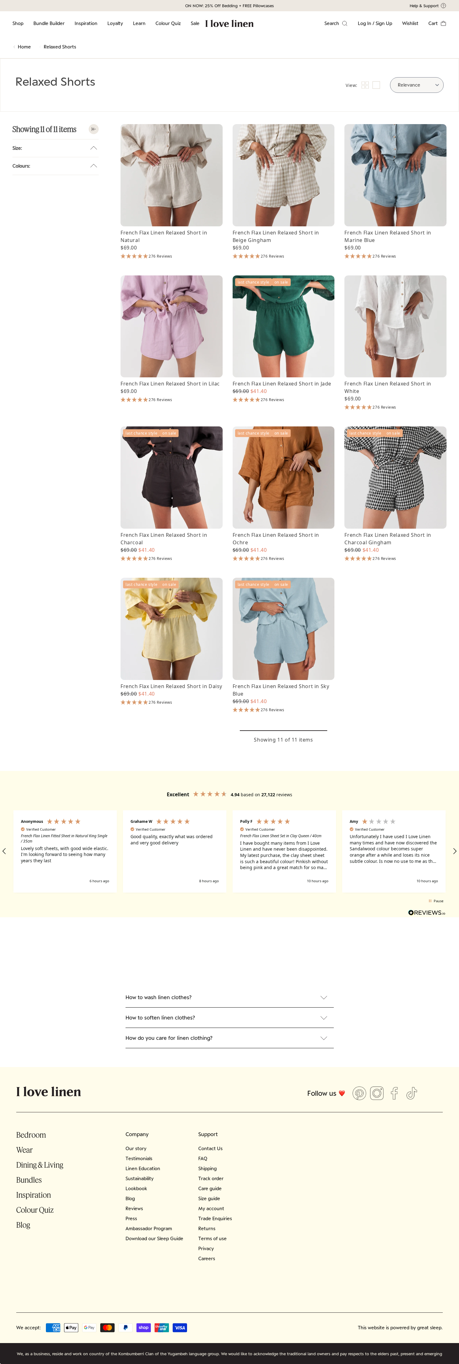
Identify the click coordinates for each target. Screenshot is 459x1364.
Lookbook (136, 1188)
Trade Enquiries (215, 1218)
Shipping (207, 1168)
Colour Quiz (168, 23)
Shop (17, 23)
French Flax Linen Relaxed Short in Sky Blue (281, 690)
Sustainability (140, 1178)
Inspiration (86, 23)
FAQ (202, 1158)
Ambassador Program (149, 1228)
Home (24, 46)
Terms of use (212, 1238)
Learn (139, 23)
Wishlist (410, 23)
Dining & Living (39, 1164)
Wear (24, 1149)
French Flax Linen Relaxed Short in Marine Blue (387, 236)
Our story (136, 1148)
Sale (195, 23)
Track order (211, 1178)
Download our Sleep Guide (154, 1238)
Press (131, 1218)
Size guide (209, 1198)
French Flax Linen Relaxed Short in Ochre (276, 538)
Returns (206, 1228)
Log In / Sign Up (375, 23)
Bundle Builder (49, 23)
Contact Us (210, 1148)
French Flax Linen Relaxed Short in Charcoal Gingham (387, 538)
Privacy (206, 1248)
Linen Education (143, 1168)
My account (211, 1208)
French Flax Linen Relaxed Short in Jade (282, 383)
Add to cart (171, 215)
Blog (23, 1224)
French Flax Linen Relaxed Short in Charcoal (164, 538)
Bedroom (31, 1134)
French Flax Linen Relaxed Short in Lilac (170, 383)
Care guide (210, 1188)
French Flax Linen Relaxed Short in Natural (164, 236)
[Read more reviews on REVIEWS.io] (427, 913)
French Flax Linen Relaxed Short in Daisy (171, 686)
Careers (206, 1258)
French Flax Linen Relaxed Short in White (387, 387)
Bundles (29, 1179)
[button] (437, 23)
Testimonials (139, 1158)
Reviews (134, 1208)
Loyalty (115, 23)
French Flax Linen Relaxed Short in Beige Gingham (276, 236)
